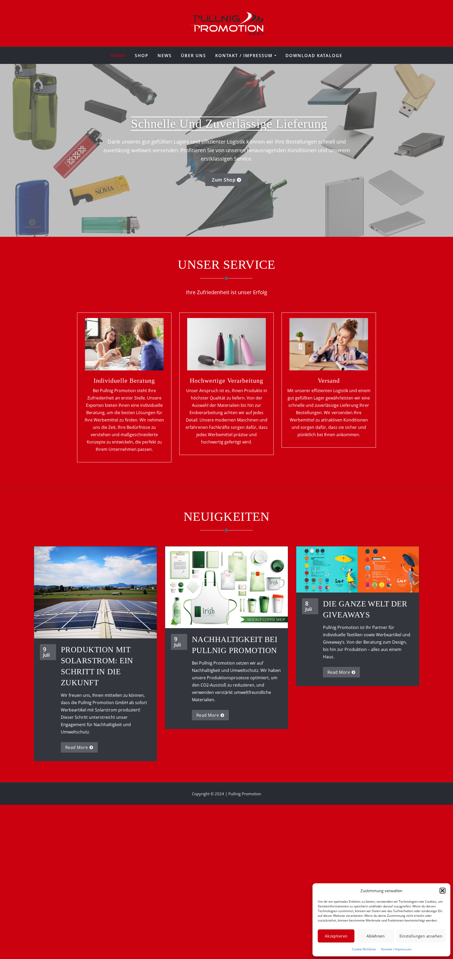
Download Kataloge (313, 55)
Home (118, 55)
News (165, 55)
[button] (442, 890)
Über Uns (193, 55)
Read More (76, 747)
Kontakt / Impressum (396, 949)
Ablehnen (375, 936)
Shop (141, 55)
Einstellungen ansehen (421, 936)
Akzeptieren (336, 936)
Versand (329, 380)
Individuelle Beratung (124, 380)
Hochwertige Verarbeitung (226, 380)
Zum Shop (223, 180)
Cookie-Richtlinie (364, 949)
